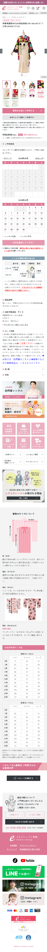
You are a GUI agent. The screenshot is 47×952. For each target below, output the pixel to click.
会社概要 (13, 845)
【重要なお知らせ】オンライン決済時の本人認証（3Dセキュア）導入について (23, 2)
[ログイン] (33, 8)
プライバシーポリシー (28, 845)
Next (46, 51)
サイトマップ (12, 849)
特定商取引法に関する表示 (30, 849)
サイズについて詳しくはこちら (16, 324)
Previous (1, 51)
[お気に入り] (28, 8)
